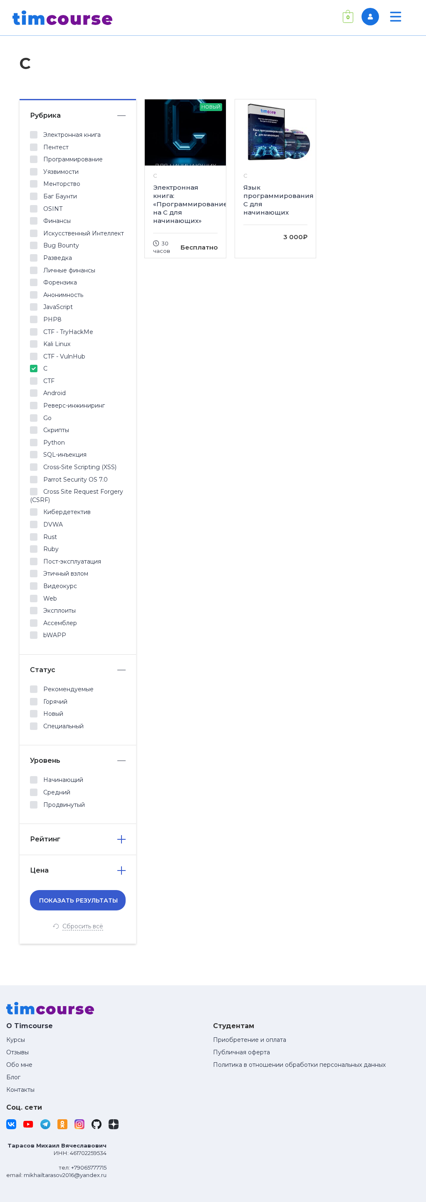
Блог (13, 1077)
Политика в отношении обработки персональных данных (299, 1064)
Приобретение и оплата (249, 1040)
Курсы (15, 1040)
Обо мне (19, 1064)
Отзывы (17, 1052)
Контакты (20, 1089)
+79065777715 (88, 1167)
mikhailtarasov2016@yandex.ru (65, 1175)
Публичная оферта (241, 1052)
